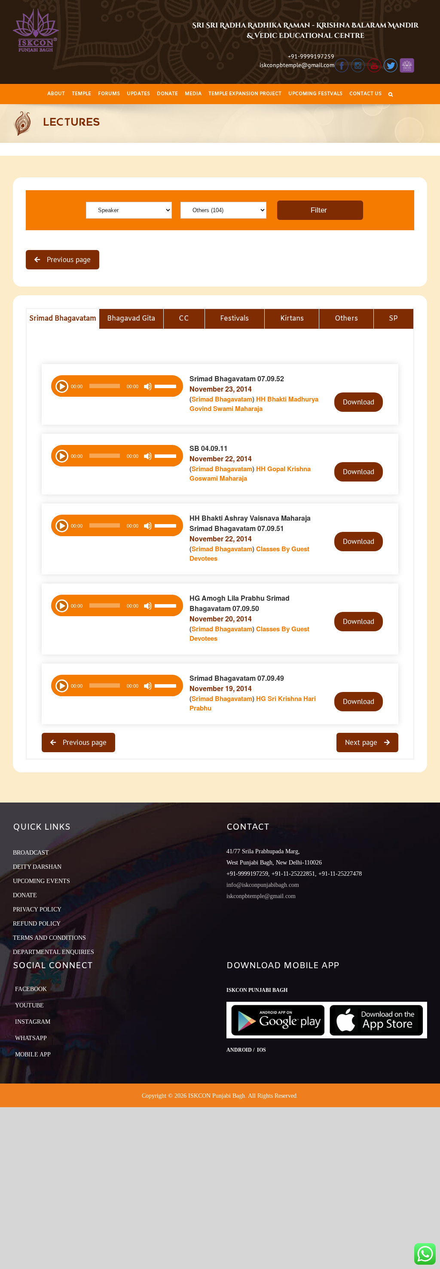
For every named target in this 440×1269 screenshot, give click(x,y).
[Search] (390, 94)
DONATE (25, 895)
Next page (362, 742)
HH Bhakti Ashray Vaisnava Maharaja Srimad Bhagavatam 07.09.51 (250, 523)
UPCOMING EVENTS (41, 881)
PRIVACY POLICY (37, 909)
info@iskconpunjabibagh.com (262, 885)
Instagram (32, 1022)
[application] (117, 386)
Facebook (31, 989)
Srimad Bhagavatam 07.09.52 (236, 378)
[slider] (167, 387)
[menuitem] (56, 94)
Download (358, 402)
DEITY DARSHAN (37, 867)
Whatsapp (31, 1038)
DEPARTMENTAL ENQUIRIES (53, 952)
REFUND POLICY (37, 923)
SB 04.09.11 (208, 448)
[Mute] (148, 386)
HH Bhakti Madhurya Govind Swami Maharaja (253, 404)
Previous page (68, 259)
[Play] (61, 385)
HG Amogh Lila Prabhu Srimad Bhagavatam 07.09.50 (239, 603)
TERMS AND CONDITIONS (49, 938)
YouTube (29, 1005)
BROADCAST (31, 852)
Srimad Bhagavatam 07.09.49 (236, 678)
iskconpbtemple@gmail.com (297, 65)
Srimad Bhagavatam (222, 399)
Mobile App (33, 1054)
